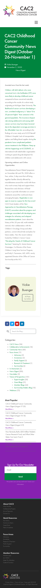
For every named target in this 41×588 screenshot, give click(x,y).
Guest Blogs (18, 382)
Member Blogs (19, 385)
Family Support (19, 360)
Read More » (10, 409)
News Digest (20, 70)
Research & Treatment (22, 363)
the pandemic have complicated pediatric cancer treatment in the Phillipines (20, 142)
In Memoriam (14, 368)
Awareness (18, 358)
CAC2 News (14, 344)
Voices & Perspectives (17, 377)
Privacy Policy (9, 582)
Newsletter (13, 374)
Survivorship (18, 366)
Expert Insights (19, 379)
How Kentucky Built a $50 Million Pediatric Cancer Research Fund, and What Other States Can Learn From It (20, 434)
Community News (16, 349)
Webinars (13, 390)
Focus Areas (14, 352)
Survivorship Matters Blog (23, 387)
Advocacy (17, 355)
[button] (36, 22)
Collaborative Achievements (19, 347)
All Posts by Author (27, 297)
